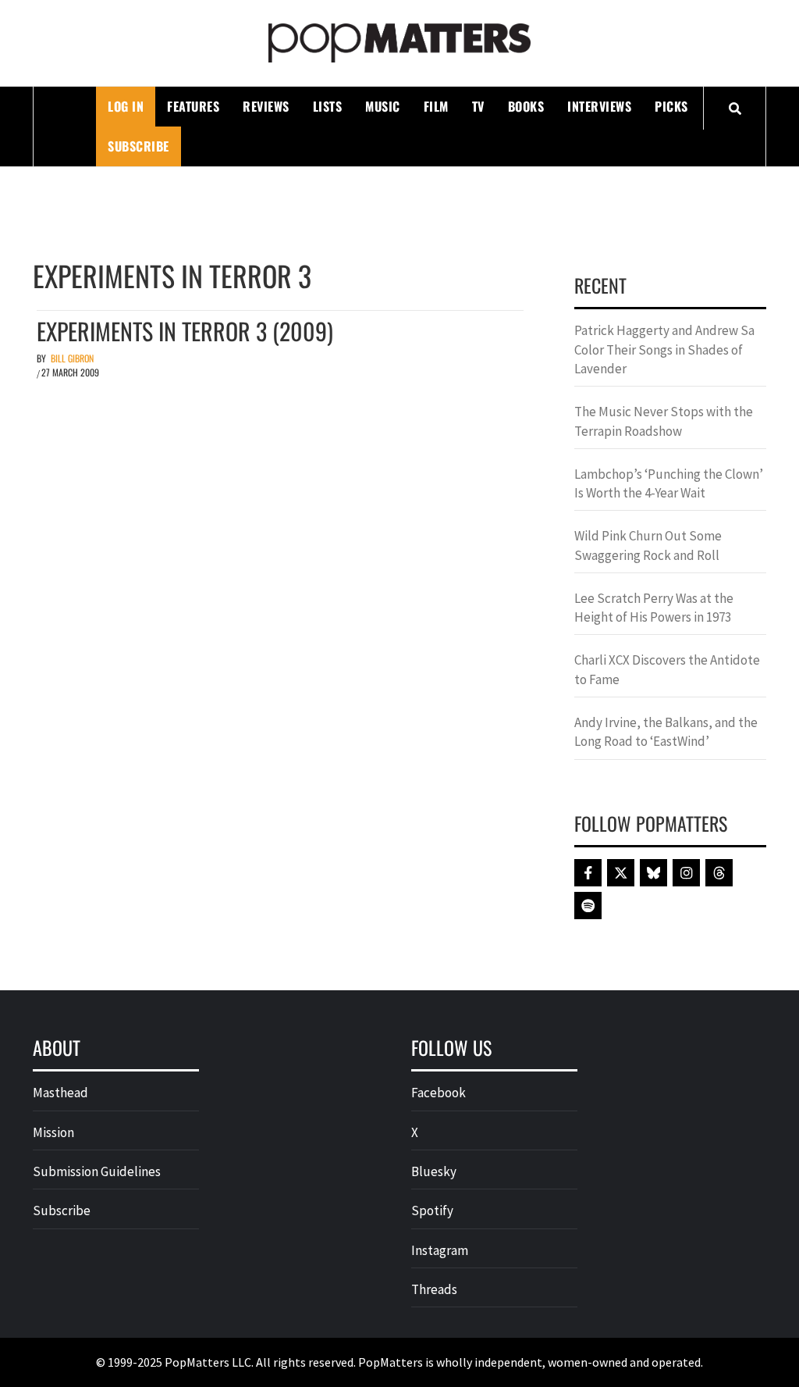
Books (526, 106)
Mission (53, 1132)
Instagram (439, 1250)
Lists (328, 106)
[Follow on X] (620, 872)
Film (436, 106)
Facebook (438, 1092)
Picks (671, 106)
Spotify (432, 1210)
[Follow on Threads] (719, 872)
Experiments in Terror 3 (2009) (185, 330)
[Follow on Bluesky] (653, 872)
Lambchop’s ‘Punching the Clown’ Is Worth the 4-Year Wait (668, 483)
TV (478, 106)
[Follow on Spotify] (588, 905)
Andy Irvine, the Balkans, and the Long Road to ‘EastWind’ (666, 732)
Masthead (60, 1092)
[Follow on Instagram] (686, 872)
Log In (126, 106)
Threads (434, 1289)
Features (193, 106)
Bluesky (433, 1171)
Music (382, 106)
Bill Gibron (72, 358)
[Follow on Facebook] (588, 872)
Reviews (266, 106)
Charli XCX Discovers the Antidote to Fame (667, 669)
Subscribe (138, 146)
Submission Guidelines (97, 1171)
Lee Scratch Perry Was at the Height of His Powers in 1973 (653, 608)
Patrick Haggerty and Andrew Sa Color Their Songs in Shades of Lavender (664, 349)
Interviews (599, 106)
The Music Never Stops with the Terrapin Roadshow (663, 421)
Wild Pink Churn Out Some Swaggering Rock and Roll (648, 545)
